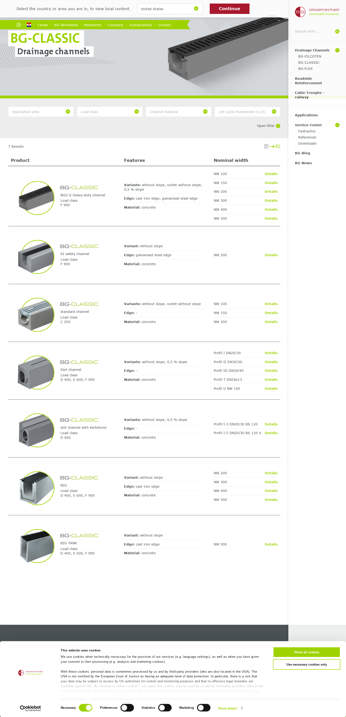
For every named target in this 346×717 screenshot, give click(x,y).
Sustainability (140, 25)
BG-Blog (302, 153)
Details (271, 174)
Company (115, 25)
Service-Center (308, 125)
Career (42, 25)
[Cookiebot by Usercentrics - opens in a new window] (30, 708)
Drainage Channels (312, 50)
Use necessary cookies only (306, 664)
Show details (227, 708)
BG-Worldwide (66, 25)
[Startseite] (18, 25)
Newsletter (92, 25)
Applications (306, 115)
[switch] (127, 707)
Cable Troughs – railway (310, 95)
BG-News (303, 163)
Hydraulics (306, 131)
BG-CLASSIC (309, 62)
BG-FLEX (305, 69)
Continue (229, 8)
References (307, 137)
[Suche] (337, 31)
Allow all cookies (306, 652)
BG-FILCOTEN (309, 56)
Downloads (307, 143)
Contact (164, 25)
